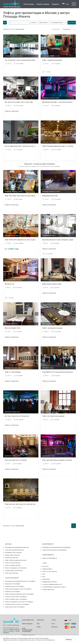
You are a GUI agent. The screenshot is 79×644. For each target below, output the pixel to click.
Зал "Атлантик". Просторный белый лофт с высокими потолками (29, 60)
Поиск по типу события (49, 571)
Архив (39, 627)
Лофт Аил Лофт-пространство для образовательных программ (28, 196)
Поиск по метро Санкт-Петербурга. (16, 597)
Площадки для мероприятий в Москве (17, 547)
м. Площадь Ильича (57, 22)
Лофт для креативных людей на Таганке (57, 460)
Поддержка (55, 4)
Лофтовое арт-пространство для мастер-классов (23, 504)
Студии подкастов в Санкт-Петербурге (17, 604)
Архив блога (46, 579)
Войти (74, 4)
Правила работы (47, 569)
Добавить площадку (43, 4)
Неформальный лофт (50, 196)
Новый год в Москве (11, 558)
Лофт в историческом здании (53, 416)
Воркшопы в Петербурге (12, 584)
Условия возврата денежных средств (54, 587)
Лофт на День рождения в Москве (15, 560)
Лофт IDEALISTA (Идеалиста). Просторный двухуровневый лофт (29, 240)
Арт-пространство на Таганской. (17, 416)
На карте (72, 23)
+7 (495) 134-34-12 (13, 629)
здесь (47, 638)
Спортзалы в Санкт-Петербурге (15, 607)
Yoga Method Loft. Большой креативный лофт (59, 372)
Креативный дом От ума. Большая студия (57, 240)
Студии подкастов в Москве (14, 570)
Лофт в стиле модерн (13, 372)
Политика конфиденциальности (52, 584)
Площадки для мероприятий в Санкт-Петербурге (20, 581)
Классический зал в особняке (16, 460)
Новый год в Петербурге (12, 591)
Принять (69, 640)
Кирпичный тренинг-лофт (51, 284)
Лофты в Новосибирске (49, 558)
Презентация (43, 22)
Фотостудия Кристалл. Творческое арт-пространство (25, 146)
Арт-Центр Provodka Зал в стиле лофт (19, 102)
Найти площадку (29, 4)
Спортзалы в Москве (11, 573)
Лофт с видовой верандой (52, 60)
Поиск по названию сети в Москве (15, 568)
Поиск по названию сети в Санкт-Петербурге (19, 602)
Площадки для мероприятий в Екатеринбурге (56, 547)
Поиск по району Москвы (13, 565)
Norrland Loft (9, 284)
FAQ (43, 574)
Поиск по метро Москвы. (13, 563)
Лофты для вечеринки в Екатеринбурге (54, 550)
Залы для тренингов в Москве (14, 550)
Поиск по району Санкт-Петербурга (16, 599)
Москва (17, 7)
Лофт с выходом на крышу (52, 328)
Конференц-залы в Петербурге (14, 586)
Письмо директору (48, 589)
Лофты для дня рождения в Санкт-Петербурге (19, 594)
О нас (53, 624)
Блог (43, 576)
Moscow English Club (12, 328)
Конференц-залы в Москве (13, 552)
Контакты (45, 566)
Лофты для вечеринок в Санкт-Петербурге (18, 589)
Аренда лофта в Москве (12, 555)
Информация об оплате (49, 582)
